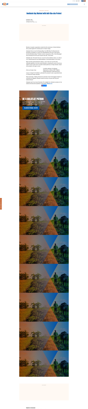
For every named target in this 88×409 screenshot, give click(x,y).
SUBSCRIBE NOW (31, 108)
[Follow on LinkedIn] (76, 1)
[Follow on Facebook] (73, 1)
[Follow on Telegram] (79, 1)
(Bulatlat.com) (49, 83)
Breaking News (41, 10)
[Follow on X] (74, 1)
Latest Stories (47, 10)
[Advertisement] (46, 33)
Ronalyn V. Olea (29, 19)
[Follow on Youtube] (78, 1)
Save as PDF (44, 85)
